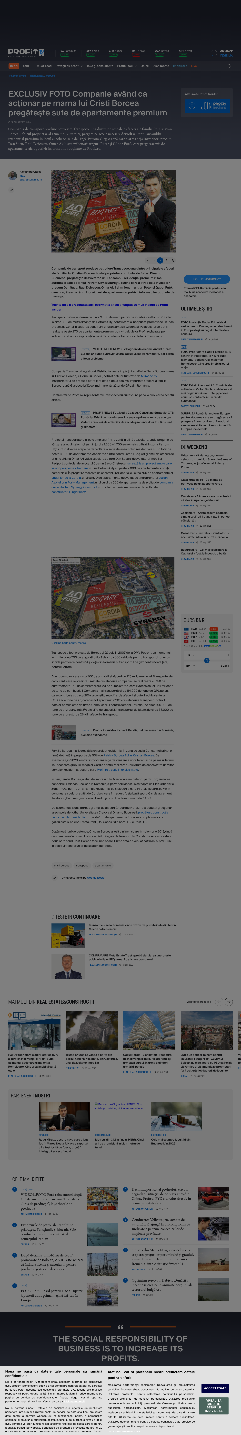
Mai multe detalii (74, 1401)
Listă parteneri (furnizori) (124, 1431)
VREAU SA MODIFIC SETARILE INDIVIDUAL (213, 1406)
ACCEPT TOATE (215, 1388)
